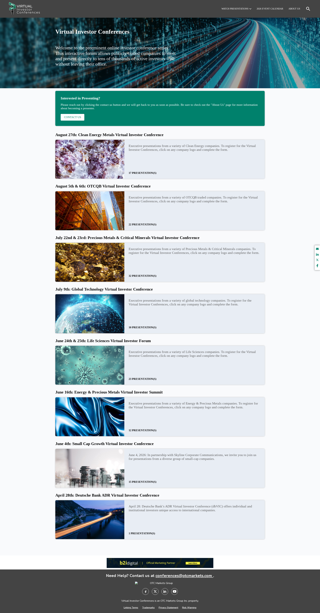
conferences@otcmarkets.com (184, 575)
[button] (236, 9)
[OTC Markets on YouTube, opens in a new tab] (174, 591)
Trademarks (148, 607)
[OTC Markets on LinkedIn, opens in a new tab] (165, 591)
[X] (317, 260)
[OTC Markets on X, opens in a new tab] (155, 591)
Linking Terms (131, 607)
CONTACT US (72, 117)
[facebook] (317, 266)
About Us (294, 9)
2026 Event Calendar (270, 9)
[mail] (317, 249)
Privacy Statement (168, 607)
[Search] (308, 9)
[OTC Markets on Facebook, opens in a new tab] (146, 591)
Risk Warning (189, 607)
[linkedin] (317, 255)
